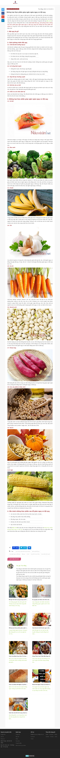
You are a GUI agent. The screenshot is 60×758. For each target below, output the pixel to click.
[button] (34, 2)
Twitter (32, 738)
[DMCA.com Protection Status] (30, 755)
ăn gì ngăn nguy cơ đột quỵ (15, 554)
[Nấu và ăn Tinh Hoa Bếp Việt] (15, 2)
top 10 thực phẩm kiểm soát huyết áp (23, 551)
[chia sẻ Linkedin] (2, 20)
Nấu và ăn (49, 21)
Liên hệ (2, 736)
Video (17, 738)
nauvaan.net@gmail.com (39, 734)
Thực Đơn (18, 741)
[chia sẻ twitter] (2, 9)
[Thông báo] (43, 2)
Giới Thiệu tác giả (14, 559)
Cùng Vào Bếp (18, 743)
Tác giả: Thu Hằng (21, 565)
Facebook (33, 736)
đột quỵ (23, 554)
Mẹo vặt (17, 736)
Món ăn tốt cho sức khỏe (21, 745)
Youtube (52, 736)
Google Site (3, 734)
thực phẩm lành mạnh (45, 554)
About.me (3, 738)
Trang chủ (18, 734)
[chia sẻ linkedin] (29, 547)
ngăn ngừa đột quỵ (35, 551)
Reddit (47, 734)
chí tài (28, 554)
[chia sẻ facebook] (2, 13)
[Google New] (2, 16)
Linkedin (47, 736)
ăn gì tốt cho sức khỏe (35, 554)
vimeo (56, 736)
